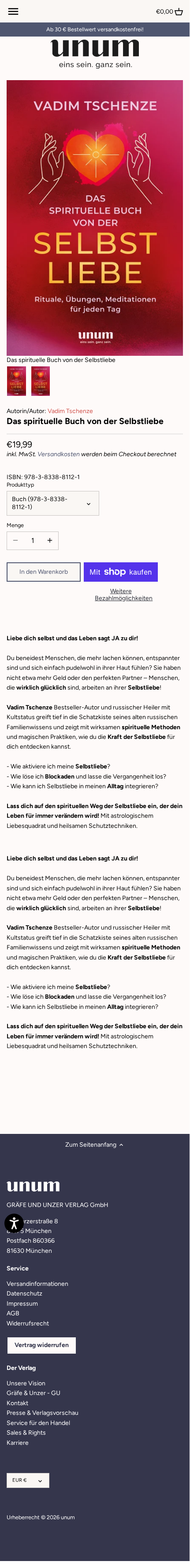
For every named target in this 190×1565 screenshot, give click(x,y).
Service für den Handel (38, 1423)
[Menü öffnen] (13, 11)
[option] (16, 381)
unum (68, 1517)
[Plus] (49, 541)
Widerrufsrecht (28, 1323)
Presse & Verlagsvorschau (42, 1413)
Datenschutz (24, 1293)
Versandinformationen (37, 1284)
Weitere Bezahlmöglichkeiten (124, 595)
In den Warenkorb (43, 572)
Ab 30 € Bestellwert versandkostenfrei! (95, 29)
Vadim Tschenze (70, 411)
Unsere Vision (26, 1383)
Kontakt (17, 1403)
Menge (15, 525)
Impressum (22, 1303)
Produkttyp (20, 484)
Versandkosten (58, 454)
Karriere (18, 1443)
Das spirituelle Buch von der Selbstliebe (61, 360)
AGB (13, 1313)
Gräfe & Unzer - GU (33, 1393)
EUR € (19, 1480)
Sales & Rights (26, 1432)
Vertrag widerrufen (42, 1345)
